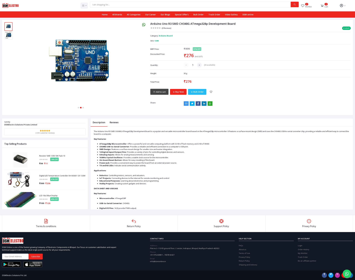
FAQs (241, 245)
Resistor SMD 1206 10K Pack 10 (52, 156)
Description (99, 122)
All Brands (117, 14)
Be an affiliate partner (307, 261)
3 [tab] (83, 107)
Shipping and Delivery (248, 264)
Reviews (114, 122)
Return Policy (244, 261)
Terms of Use (244, 253)
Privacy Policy (244, 257)
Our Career (150, 14)
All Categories (133, 14)
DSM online (248, 14)
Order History (303, 249)
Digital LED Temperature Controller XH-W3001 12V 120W (62, 176)
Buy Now (179, 91)
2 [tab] (80, 107)
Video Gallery (231, 14)
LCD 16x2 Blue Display (48, 196)
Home (104, 14)
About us (242, 249)
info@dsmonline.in (158, 261)
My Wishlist (302, 253)
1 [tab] (78, 107)
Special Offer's (181, 14)
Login (300, 245)
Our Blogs (165, 14)
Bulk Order (198, 14)
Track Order (214, 14)
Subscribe (35, 256)
